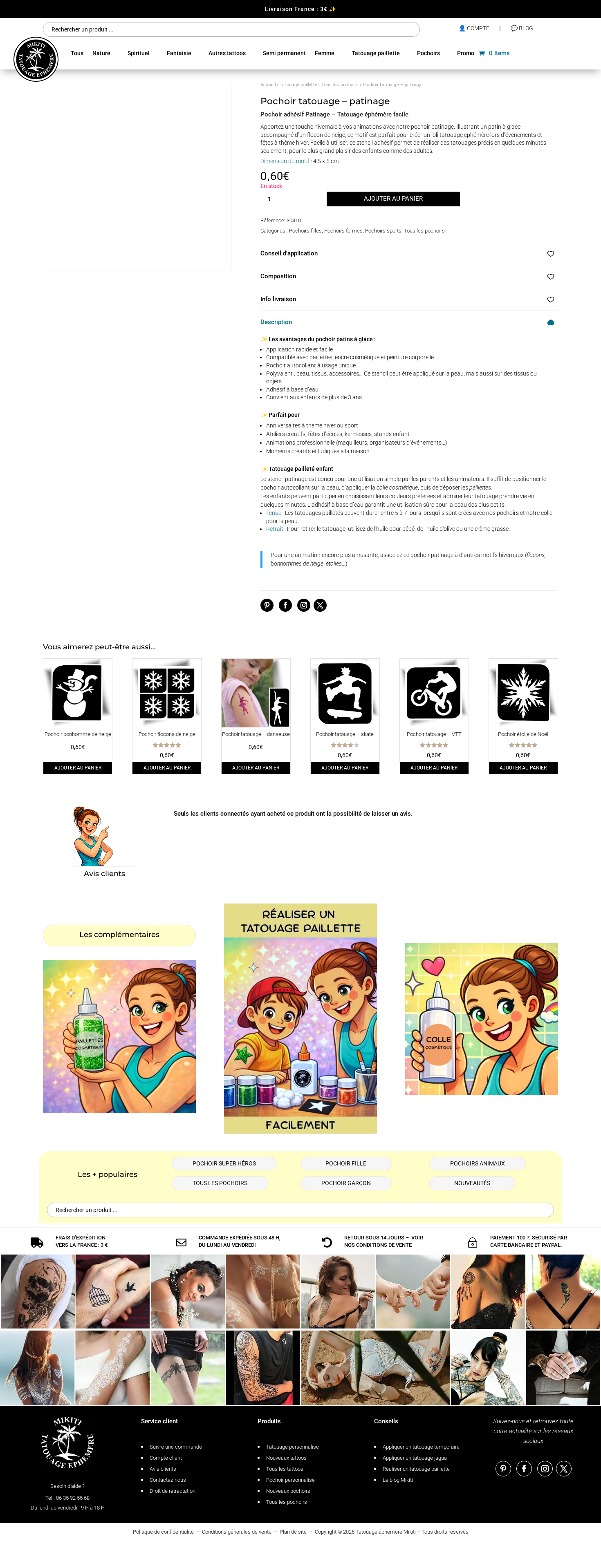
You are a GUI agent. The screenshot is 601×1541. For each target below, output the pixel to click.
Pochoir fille (345, 1163)
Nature (101, 53)
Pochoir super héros (224, 1163)
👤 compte (474, 28)
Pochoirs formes (343, 231)
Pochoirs (428, 53)
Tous (77, 53)
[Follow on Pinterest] (267, 605)
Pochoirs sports (383, 231)
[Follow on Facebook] (285, 605)
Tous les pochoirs (340, 84)
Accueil (268, 84)
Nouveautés (472, 1183)
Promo (465, 53)
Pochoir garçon (346, 1183)
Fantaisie (179, 53)
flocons (536, 555)
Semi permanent (284, 53)
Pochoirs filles (305, 231)
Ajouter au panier (393, 198)
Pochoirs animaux (477, 1163)
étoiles (334, 563)
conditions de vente (384, 1245)
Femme (324, 53)
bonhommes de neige (297, 563)
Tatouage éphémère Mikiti (386, 1532)
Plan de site (293, 1532)
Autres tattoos (227, 53)
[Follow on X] (320, 605)
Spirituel (139, 53)
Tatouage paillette (376, 53)
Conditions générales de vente (236, 1532)
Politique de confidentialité (163, 1532)
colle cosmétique (397, 487)
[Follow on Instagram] (303, 605)
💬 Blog (522, 28)
